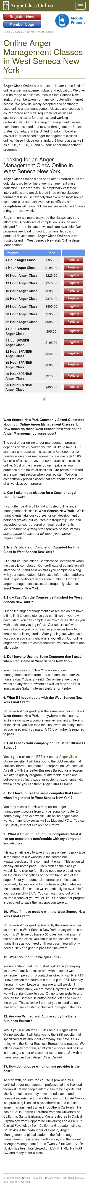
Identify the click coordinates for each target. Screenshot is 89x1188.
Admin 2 (25, 1181)
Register (73, 259)
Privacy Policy (53, 1178)
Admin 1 (14, 1181)
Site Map (68, 1178)
